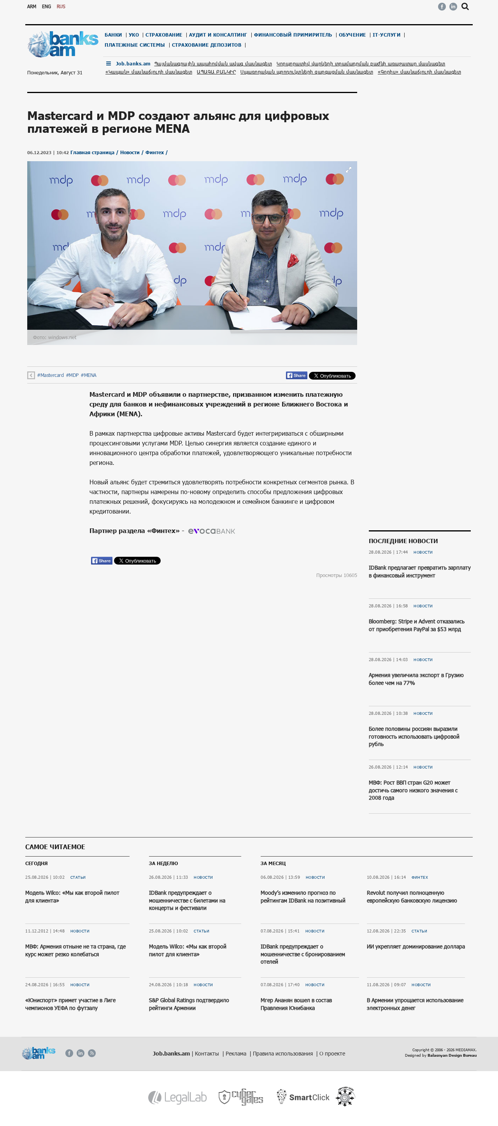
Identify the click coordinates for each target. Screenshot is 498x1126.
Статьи (78, 877)
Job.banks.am (133, 64)
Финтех (420, 877)
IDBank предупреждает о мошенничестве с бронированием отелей (303, 954)
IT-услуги (387, 35)
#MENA (88, 375)
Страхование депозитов (207, 45)
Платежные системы (135, 45)
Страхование (164, 35)
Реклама (237, 1053)
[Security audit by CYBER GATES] (241, 1097)
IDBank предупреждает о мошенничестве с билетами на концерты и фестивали (187, 900)
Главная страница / (95, 152)
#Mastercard (50, 375)
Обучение (352, 35)
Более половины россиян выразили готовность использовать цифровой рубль (414, 736)
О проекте (332, 1053)
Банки (113, 35)
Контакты (208, 1053)
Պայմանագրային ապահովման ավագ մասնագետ (213, 63)
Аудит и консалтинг (218, 35)
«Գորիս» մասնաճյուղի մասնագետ (419, 71)
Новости (423, 552)
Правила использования (283, 1053)
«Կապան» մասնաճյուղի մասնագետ (148, 71)
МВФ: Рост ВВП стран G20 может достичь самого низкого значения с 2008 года (413, 790)
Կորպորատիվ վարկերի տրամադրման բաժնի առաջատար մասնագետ (361, 63)
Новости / (133, 152)
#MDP (72, 375)
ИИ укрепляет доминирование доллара (416, 946)
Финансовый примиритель (293, 35)
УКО (134, 35)
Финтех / (157, 152)
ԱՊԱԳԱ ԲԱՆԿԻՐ (216, 71)
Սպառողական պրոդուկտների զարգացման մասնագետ (306, 71)
